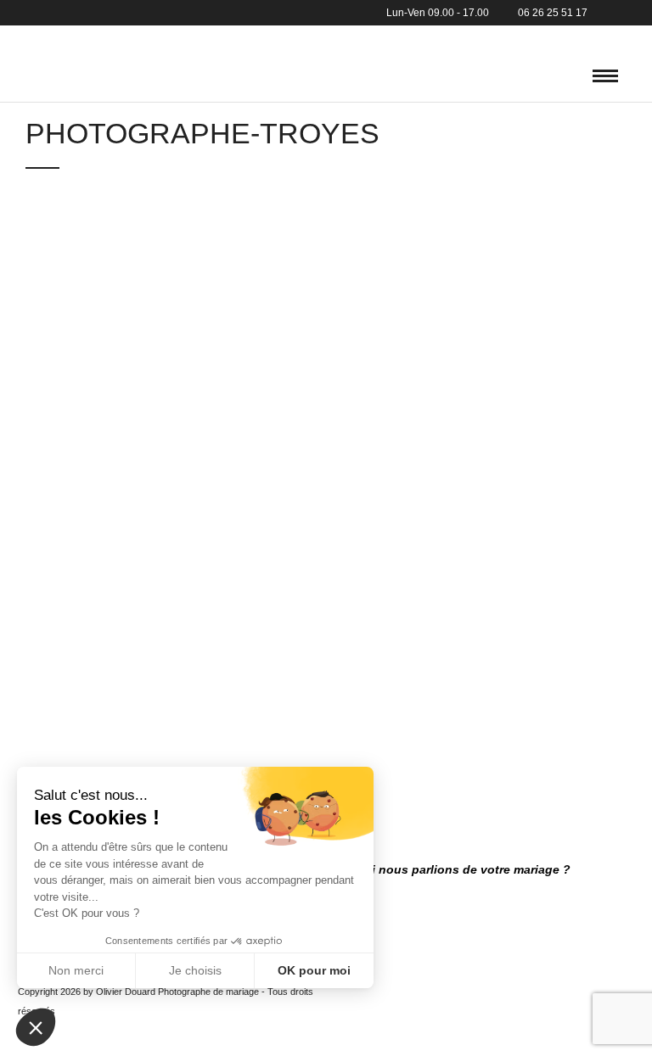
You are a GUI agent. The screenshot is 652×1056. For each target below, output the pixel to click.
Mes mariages (103, 38)
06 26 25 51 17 (552, 13)
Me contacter (348, 38)
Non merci (76, 970)
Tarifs (179, 38)
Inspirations (252, 38)
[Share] (587, 76)
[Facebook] (605, 12)
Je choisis (195, 970)
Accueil (23, 38)
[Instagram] (647, 12)
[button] (35, 1027)
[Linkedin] (626, 12)
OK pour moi (314, 970)
